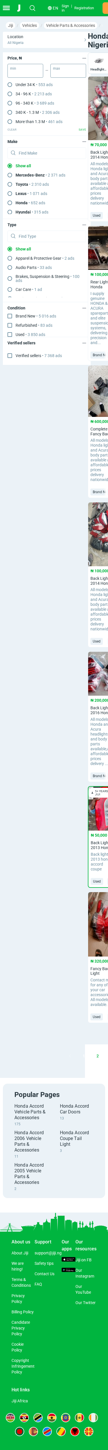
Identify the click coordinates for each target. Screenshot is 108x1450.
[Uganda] (24, 1417)
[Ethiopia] (65, 1417)
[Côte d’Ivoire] (93, 1417)
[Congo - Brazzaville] (61, 1431)
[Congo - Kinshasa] (47, 1431)
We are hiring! (18, 1266)
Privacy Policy (18, 1298)
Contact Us (44, 1273)
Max (56, 68)
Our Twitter (85, 1302)
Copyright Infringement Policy (23, 1366)
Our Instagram (84, 1273)
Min (13, 68)
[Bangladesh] (19, 1431)
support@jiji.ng (48, 1253)
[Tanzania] (38, 1417)
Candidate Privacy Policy (21, 1328)
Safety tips (44, 1263)
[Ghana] (51, 1417)
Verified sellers (39, 356)
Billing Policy (23, 1312)
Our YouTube (83, 1289)
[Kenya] (10, 1417)
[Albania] (74, 1431)
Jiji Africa (20, 1401)
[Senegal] (79, 1417)
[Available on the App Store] (68, 1260)
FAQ (38, 1284)
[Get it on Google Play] (68, 1270)
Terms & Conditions (21, 1282)
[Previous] (70, 1056)
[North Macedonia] (88, 1431)
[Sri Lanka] (33, 1431)
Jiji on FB (83, 1260)
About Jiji (20, 1253)
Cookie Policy (18, 1347)
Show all (23, 166)
